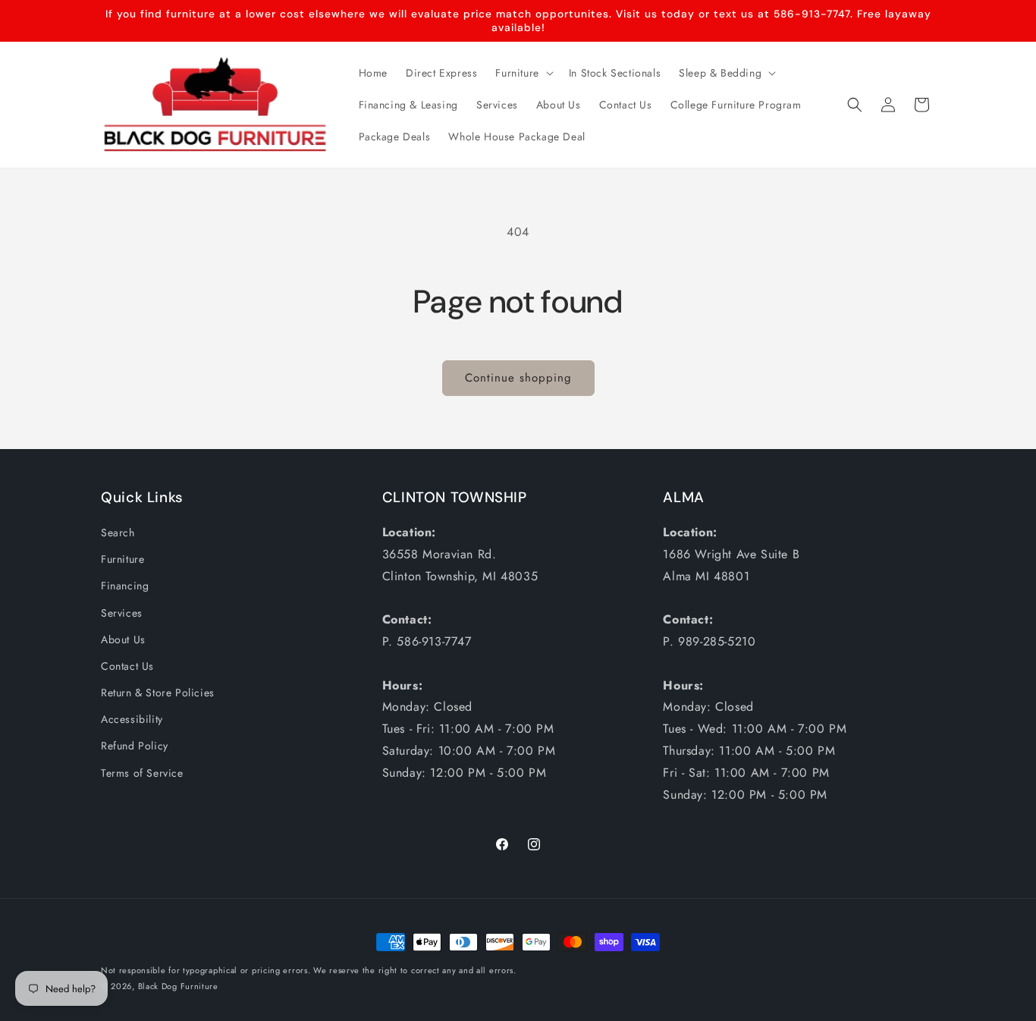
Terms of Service (142, 773)
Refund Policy (134, 745)
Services (122, 612)
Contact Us (127, 666)
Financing (125, 585)
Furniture (122, 559)
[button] (522, 73)
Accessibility (132, 719)
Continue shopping (518, 377)
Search (118, 532)
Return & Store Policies (158, 692)
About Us (123, 639)
